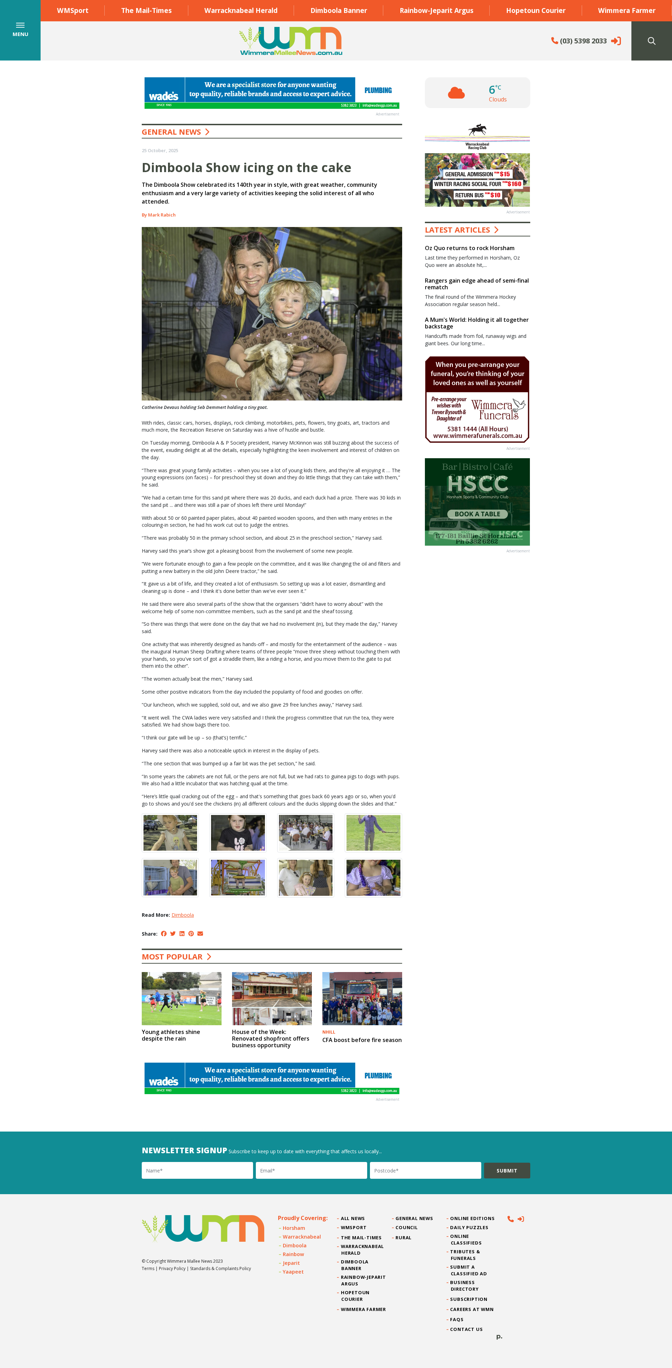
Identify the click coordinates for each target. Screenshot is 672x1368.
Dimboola (183, 915)
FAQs (457, 1319)
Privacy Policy (172, 1268)
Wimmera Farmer (627, 10)
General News (171, 131)
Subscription (469, 1299)
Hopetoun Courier (536, 10)
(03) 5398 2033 (582, 40)
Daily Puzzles (470, 1227)
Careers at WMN (472, 1309)
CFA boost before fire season (362, 1040)
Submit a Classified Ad (469, 1270)
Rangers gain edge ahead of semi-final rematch (477, 284)
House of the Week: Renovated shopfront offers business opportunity (270, 1038)
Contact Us (467, 1329)
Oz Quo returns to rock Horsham (469, 248)
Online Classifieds (466, 1239)
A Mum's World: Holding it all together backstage (477, 323)
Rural (404, 1237)
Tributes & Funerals (465, 1254)
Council (407, 1227)
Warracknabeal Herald (241, 10)
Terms (148, 1268)
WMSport (73, 10)
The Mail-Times (146, 10)
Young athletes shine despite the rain (171, 1035)
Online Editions (473, 1218)
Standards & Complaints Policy (220, 1268)
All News (353, 1218)
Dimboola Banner (338, 10)
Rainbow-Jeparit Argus (437, 10)
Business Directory (465, 1285)
